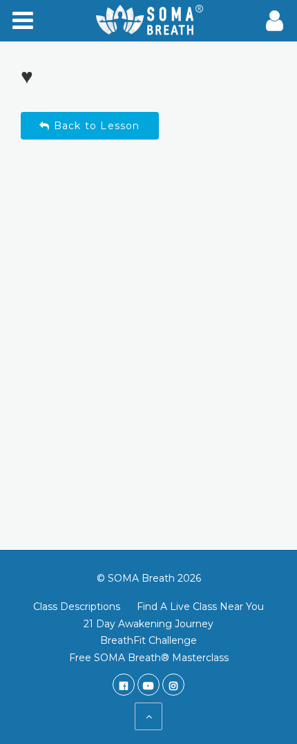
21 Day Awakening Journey (148, 624)
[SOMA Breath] (148, 20)
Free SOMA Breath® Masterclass (149, 657)
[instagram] (173, 684)
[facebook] (124, 684)
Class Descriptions (76, 606)
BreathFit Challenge (148, 640)
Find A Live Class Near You (200, 606)
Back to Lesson (95, 126)
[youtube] (148, 684)
